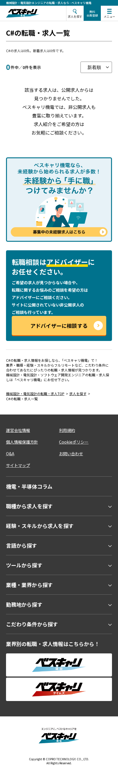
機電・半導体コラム (29, 486)
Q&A (10, 453)
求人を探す (77, 393)
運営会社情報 (18, 430)
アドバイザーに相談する (59, 325)
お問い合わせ (71, 453)
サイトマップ (18, 465)
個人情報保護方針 (22, 442)
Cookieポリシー (73, 442)
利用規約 (67, 430)
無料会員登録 (92, 13)
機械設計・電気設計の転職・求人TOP (35, 393)
